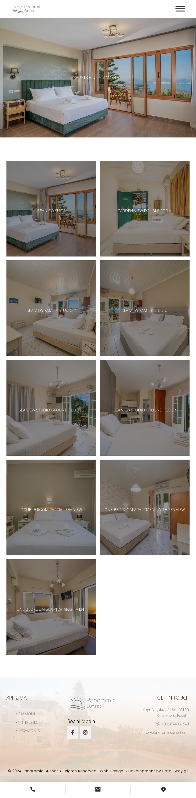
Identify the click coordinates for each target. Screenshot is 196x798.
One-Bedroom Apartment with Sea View (144, 509)
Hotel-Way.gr (175, 771)
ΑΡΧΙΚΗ (84, 77)
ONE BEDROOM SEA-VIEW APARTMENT (51, 609)
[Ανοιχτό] (180, 8)
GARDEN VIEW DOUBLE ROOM (144, 210)
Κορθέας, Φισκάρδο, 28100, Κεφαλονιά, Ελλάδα (166, 712)
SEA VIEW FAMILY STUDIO (145, 310)
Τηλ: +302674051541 (172, 724)
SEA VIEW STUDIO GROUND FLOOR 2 (51, 410)
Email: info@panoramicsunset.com (160, 732)
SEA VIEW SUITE (51, 210)
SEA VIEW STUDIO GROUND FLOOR (145, 410)
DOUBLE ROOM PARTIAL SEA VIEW (51, 509)
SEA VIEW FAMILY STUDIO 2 (51, 310)
